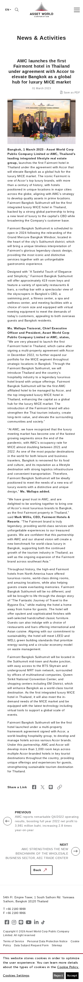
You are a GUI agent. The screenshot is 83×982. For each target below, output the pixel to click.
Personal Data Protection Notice (47, 941)
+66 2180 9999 (16, 909)
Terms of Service (13, 941)
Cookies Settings (16, 975)
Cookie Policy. (68, 967)
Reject (58, 975)
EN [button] (7, 9)
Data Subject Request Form (31, 945)
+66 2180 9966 (16, 913)
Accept (72, 975)
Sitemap (57, 945)
